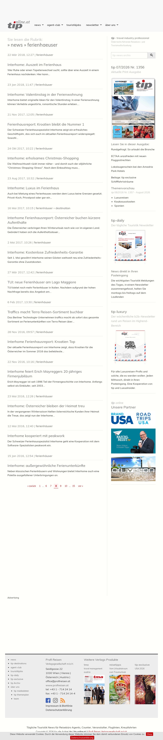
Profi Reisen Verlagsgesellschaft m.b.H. (108, 731)
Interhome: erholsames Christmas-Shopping (43, 158)
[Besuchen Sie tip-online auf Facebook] (49, 702)
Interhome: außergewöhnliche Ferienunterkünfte (46, 465)
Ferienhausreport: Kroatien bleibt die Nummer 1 (45, 124)
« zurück (32, 486)
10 (66, 486)
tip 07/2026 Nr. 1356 (127, 67)
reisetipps (118, 668)
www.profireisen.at (57, 685)
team (16, 698)
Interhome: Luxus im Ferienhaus (33, 188)
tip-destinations (18, 663)
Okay (149, 734)
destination (63, 208)
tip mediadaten (21, 690)
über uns (110, 24)
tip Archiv (15, 683)
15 (73, 486)
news (37, 24)
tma (93, 668)
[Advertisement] (81, 7)
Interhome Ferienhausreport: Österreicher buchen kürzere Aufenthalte (53, 220)
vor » (80, 486)
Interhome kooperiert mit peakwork (35, 436)
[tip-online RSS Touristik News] (63, 702)
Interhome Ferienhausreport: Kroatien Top (41, 341)
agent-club (53, 24)
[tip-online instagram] (56, 702)
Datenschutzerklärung (82, 737)
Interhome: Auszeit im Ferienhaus (34, 64)
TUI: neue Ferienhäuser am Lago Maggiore (41, 282)
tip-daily (117, 220)
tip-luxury (119, 311)
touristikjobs (74, 24)
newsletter (92, 24)
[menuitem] (18, 25)
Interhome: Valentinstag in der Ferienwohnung (44, 94)
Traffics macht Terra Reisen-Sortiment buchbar (45, 312)
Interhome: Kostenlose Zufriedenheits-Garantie (45, 252)
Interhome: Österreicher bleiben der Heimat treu (46, 406)
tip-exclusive (17, 679)
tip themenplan (21, 694)
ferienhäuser (44, 55)
